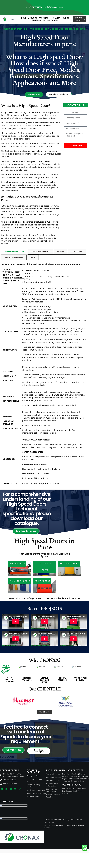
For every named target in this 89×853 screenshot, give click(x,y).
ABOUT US (32, 18)
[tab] (14, 252)
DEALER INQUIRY (38, 20)
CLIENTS (66, 18)
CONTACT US (53, 20)
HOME (23, 18)
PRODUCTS (43, 18)
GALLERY (56, 18)
